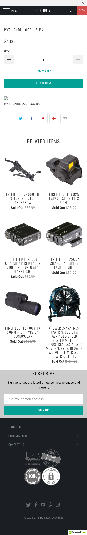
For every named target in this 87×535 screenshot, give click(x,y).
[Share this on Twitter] (20, 118)
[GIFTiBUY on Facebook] (36, 505)
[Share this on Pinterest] (42, 118)
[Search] (72, 10)
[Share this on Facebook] (31, 118)
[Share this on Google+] (53, 118)
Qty (7, 51)
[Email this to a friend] (64, 118)
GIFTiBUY (43, 10)
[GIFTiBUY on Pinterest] (51, 505)
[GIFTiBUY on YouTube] (43, 505)
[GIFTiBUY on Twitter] (29, 505)
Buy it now (43, 83)
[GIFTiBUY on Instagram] (58, 505)
